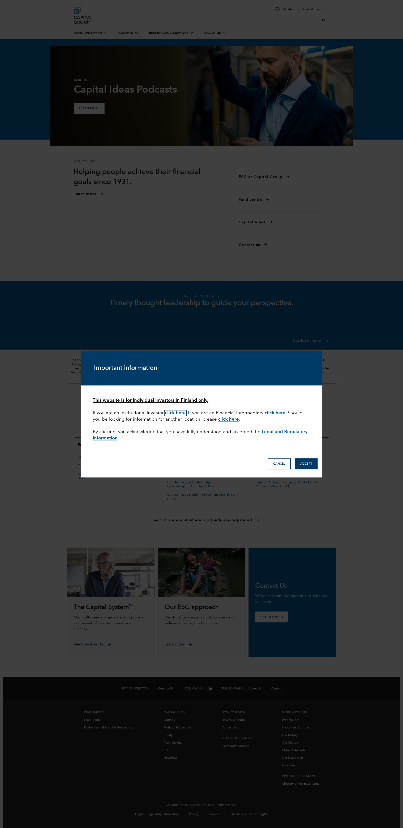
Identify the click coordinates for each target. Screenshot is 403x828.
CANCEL (279, 463)
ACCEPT (306, 463)
